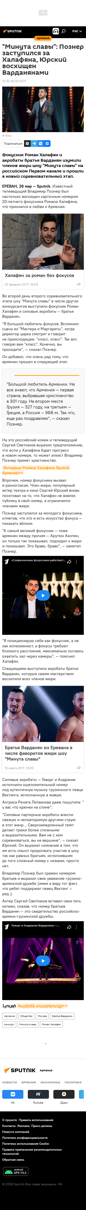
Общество (26, 1016)
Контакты (9, 1126)
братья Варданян (62, 1016)
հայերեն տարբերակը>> (42, 1005)
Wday (8, 135)
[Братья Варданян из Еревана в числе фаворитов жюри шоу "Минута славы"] (43, 714)
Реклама (23, 1126)
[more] (78, 284)
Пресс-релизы (41, 1126)
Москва (42, 1016)
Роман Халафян (51, 1024)
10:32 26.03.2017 (14, 81)
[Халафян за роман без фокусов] (43, 242)
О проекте (9, 1120)
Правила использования (36, 1120)
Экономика (50, 1082)
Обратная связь (13, 1160)
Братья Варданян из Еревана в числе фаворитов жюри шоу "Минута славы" (38, 753)
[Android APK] (16, 1172)
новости (9, 1082)
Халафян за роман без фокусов (39, 275)
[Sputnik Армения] (13, 33)
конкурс (9, 1024)
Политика (73, 1082)
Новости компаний (15, 1132)
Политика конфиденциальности (25, 1138)
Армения (9, 1016)
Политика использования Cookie (25, 1144)
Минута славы (28, 1024)
